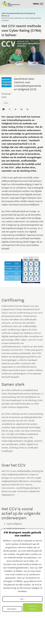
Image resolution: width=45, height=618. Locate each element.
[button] (38, 3)
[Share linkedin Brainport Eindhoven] (16, 109)
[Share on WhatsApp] (28, 109)
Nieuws (5, 16)
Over (22, 599)
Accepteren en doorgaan (33, 607)
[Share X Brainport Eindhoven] (10, 109)
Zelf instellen (11, 609)
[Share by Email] (22, 109)
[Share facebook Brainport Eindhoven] (4, 109)
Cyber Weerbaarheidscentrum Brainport (17, 13)
